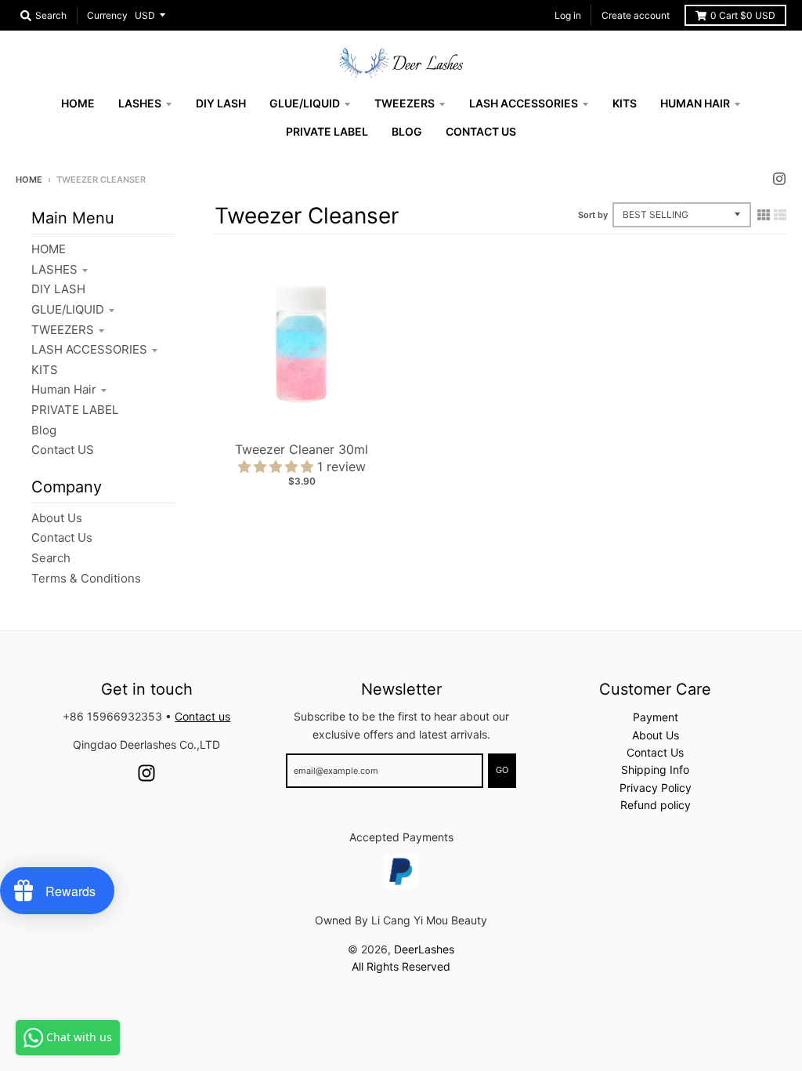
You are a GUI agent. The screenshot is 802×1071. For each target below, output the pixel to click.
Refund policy (655, 804)
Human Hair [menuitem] (695, 103)
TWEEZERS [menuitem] (404, 103)
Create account (636, 15)
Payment (655, 717)
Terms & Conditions (86, 578)
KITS (44, 369)
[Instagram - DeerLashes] (779, 179)
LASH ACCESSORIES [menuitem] (523, 103)
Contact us (202, 716)
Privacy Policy (656, 787)
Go (502, 769)
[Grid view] (763, 215)
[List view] (780, 215)
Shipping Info (655, 769)
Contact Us (61, 537)
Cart (742, 15)
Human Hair (63, 389)
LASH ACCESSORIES (89, 349)
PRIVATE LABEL (74, 409)
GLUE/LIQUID (67, 309)
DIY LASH (58, 288)
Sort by (593, 214)
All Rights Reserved (401, 966)
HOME (48, 248)
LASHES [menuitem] (139, 103)
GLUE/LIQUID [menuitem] (304, 103)
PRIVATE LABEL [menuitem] (327, 131)
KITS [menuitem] (624, 103)
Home (29, 179)
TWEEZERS (62, 329)
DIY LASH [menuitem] (221, 103)
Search (50, 557)
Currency (107, 15)
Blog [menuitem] (407, 131)
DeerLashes (424, 949)
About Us (56, 517)
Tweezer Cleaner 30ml (301, 449)
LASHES (54, 269)
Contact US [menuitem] (481, 131)
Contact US (62, 449)
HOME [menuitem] (78, 103)
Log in (568, 15)
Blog (43, 430)
